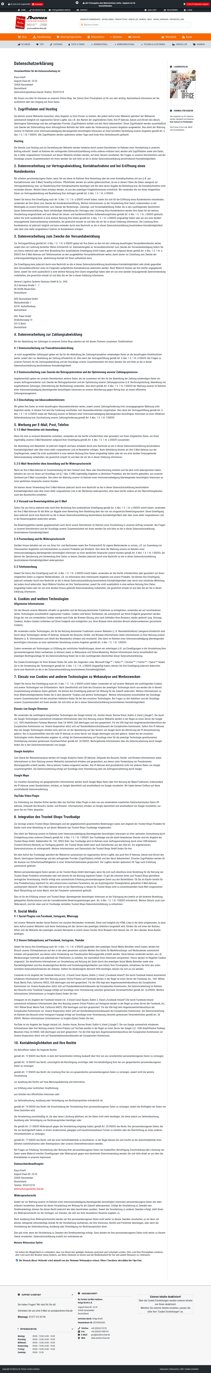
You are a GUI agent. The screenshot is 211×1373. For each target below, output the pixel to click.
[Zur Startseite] (46, 23)
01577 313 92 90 (37, 1316)
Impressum (164, 1369)
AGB (182, 1369)
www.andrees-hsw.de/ (100, 1338)
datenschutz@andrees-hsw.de (29, 1188)
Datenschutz (174, 1369)
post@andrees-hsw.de (62, 1310)
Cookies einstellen (192, 1369)
